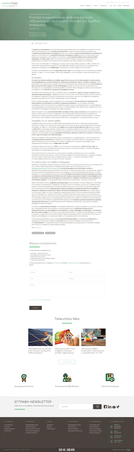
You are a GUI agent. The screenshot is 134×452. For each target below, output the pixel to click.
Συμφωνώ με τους (41, 299)
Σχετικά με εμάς (8, 425)
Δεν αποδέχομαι (114, 448)
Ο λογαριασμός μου (94, 425)
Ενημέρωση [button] (103, 5)
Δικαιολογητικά (72, 426)
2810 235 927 (117, 428)
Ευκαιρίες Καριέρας (9, 429)
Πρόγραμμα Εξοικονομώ (32, 425)
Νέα (115, 5)
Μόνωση (49, 426)
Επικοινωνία (126, 5)
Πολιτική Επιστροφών (95, 429)
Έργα (111, 5)
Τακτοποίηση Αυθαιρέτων (33, 431)
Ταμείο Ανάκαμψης (50, 233)
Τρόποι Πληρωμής (94, 426)
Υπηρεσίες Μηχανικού (31, 433)
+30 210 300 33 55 (125, 2)
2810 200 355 (117, 426)
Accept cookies (104, 448)
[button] (39, 43)
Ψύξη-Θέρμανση (51, 429)
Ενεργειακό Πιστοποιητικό (33, 429)
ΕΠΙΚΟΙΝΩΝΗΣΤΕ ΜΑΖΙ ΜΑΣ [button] (37, 34)
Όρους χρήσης (46, 299)
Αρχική (82, 5)
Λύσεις (95, 5)
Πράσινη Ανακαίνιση (31, 426)
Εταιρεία (119, 5)
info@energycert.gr (113, 2)
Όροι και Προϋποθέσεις (95, 431)
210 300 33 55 (57, 263)
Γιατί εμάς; (7, 426)
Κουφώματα (50, 425)
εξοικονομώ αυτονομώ (38, 233)
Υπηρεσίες (88, 5)
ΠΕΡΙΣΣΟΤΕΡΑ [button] (67, 362)
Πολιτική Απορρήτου (94, 433)
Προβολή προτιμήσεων (125, 448)
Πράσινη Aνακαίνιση (73, 429)
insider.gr (38, 227)
